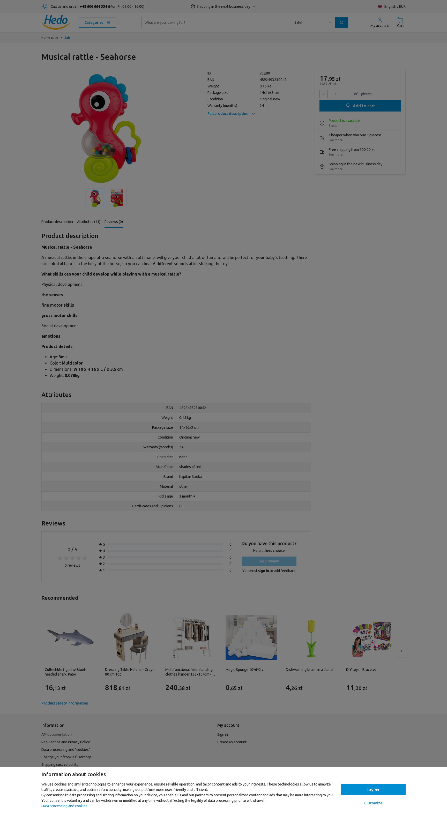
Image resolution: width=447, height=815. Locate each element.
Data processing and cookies (64, 806)
